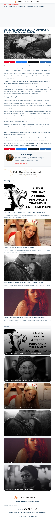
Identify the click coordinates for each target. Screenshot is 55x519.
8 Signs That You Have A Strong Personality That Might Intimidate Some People (24, 212)
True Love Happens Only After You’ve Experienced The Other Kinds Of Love (23, 282)
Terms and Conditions (26, 512)
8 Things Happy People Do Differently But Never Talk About (19, 380)
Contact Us (17, 512)
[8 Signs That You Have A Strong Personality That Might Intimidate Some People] (27, 197)
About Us (11, 512)
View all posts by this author (23, 163)
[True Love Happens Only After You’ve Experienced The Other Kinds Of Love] (27, 267)
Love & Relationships (13, 4)
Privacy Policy (35, 512)
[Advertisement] (27, 17)
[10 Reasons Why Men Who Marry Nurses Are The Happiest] (27, 232)
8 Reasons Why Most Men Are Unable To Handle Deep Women (19, 489)
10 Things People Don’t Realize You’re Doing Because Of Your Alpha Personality (24, 317)
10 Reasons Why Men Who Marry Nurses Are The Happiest (19, 247)
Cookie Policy (42, 512)
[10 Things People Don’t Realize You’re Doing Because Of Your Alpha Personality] (27, 302)
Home (5, 4)
